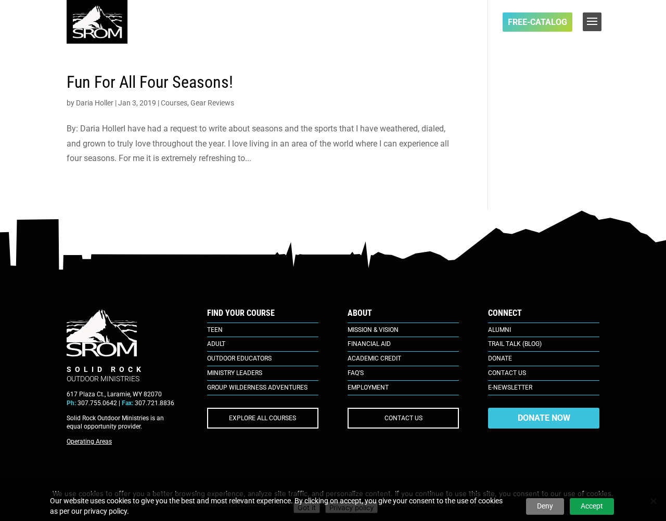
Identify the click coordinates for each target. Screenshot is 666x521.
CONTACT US (403, 418)
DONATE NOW (544, 418)
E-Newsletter (510, 387)
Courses (174, 103)
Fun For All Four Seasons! (150, 82)
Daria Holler (94, 103)
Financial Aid (369, 344)
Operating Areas (89, 441)
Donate (500, 358)
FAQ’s (356, 373)
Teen (215, 329)
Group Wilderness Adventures (257, 387)
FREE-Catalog (537, 22)
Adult (216, 344)
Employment (368, 387)
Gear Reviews (212, 103)
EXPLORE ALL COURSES (262, 418)
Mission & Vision (373, 329)
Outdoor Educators (239, 358)
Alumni (499, 329)
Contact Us (507, 373)
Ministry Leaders (234, 373)
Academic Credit (374, 358)
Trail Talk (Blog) (515, 344)
